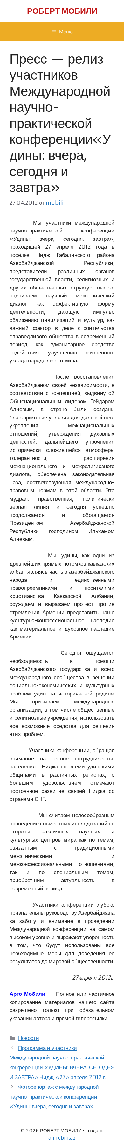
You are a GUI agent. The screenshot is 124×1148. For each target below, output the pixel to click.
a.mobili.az (62, 1138)
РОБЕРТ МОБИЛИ (62, 11)
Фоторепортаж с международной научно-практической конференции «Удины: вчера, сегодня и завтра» (54, 1096)
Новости (28, 1038)
